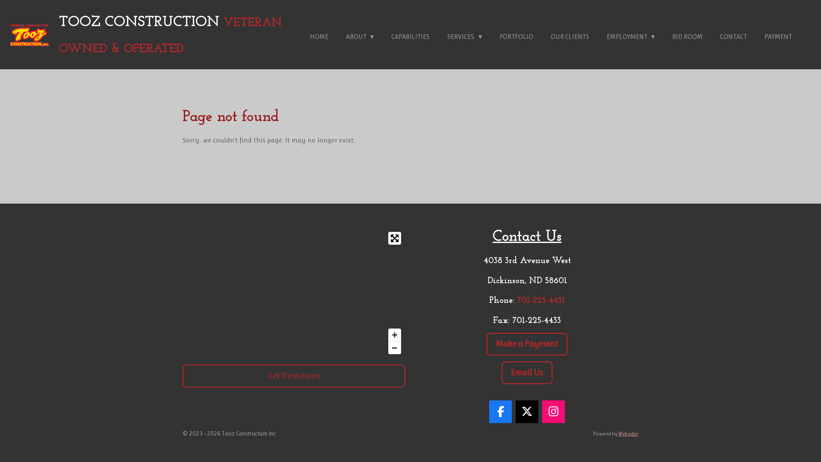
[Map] (294, 293)
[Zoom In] (394, 335)
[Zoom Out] (394, 347)
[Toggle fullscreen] (394, 238)
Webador (628, 434)
